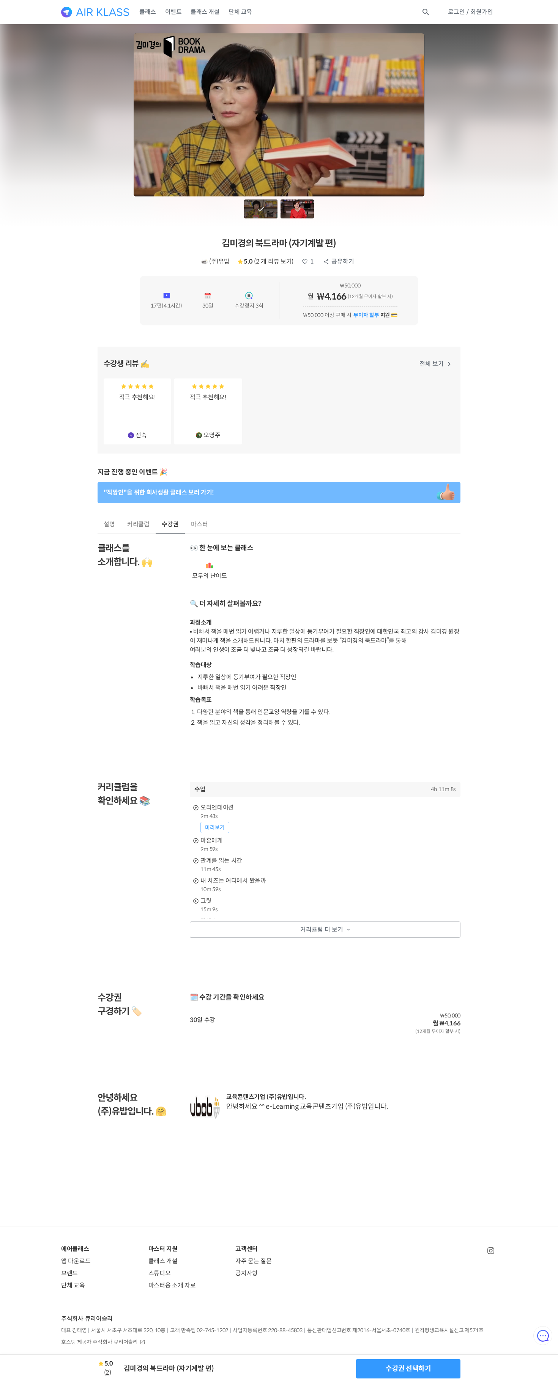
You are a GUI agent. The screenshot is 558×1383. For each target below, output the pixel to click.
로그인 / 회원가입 (470, 12)
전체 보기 (431, 364)
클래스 (147, 12)
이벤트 (173, 12)
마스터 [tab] (199, 524)
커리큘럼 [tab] (138, 524)
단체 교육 (240, 12)
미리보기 (215, 827)
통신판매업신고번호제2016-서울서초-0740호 (358, 1330)
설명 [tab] (109, 524)
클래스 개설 (205, 12)
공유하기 (342, 261)
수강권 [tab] (170, 524)
